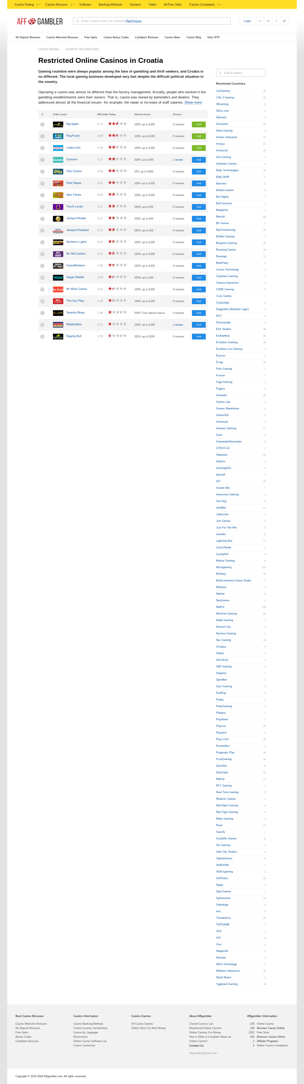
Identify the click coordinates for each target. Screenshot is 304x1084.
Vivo (218, 944)
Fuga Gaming (224, 382)
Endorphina (223, 335)
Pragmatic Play (225, 752)
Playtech (221, 732)
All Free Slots (173, 4)
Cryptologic (223, 302)
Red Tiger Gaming (227, 812)
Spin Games (223, 891)
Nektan (220, 593)
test (218, 911)
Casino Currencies (84, 1045)
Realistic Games (226, 798)
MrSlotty (221, 573)
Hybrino (220, 461)
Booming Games (226, 249)
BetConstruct (224, 203)
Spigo (219, 884)
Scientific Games (226, 838)
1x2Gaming (223, 90)
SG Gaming (223, 845)
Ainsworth (222, 123)
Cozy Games (224, 296)
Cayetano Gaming (227, 276)
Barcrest (221, 183)
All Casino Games (142, 1023)
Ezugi (219, 362)
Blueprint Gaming (226, 243)
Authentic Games (226, 163)
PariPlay (221, 692)
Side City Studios (226, 851)
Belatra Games (225, 190)
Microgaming (223, 567)
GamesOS (222, 415)
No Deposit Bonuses (28, 37)
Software (85, 4)
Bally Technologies (227, 170)
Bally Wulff (222, 176)
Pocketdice (223, 745)
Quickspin (222, 772)
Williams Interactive (228, 970)
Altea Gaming (224, 130)
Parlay (220, 699)
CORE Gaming (225, 289)
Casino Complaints (202, 4)
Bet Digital (222, 196)
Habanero (221, 454)
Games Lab (223, 401)
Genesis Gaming (226, 428)
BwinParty (222, 262)
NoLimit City (223, 626)
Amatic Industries (226, 137)
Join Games (223, 520)
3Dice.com (222, 110)
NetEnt (220, 606)
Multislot (221, 587)
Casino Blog (194, 37)
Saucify (220, 831)
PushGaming (224, 759)
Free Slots (263, 1032)
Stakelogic (222, 904)
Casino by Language (85, 1032)
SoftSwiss (222, 878)
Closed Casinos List (201, 1023)
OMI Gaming (223, 666)
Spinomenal (223, 898)
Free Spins (90, 37)
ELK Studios (223, 329)
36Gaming (222, 104)
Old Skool (222, 659)
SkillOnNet (222, 864)
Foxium (220, 375)
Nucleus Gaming (226, 633)
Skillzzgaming (224, 871)
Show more (193, 102)
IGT (218, 481)
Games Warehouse (227, 408)
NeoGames (223, 600)
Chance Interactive (227, 282)
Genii (219, 434)
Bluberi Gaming (225, 236)
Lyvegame (222, 554)
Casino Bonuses (56, 4)
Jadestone (222, 514)
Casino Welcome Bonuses (62, 37)
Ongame (221, 673)
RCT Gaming (224, 785)
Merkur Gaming (225, 560)
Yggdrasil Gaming (226, 984)
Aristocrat (222, 150)
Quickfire (221, 765)
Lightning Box (224, 540)
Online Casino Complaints (272, 1045)
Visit (198, 124)
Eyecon (220, 355)
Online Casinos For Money (205, 1032)
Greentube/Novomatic (229, 441)
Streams (135, 4)
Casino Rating (24, 4)
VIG (218, 937)
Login (247, 21)
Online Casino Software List (90, 1041)
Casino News (172, 37)
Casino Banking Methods (88, 1023)
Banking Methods (110, 4)
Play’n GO (222, 739)
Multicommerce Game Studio (233, 580)
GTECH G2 (223, 448)
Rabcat (220, 778)
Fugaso (220, 388)
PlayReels (222, 719)
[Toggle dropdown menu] (39, 4)
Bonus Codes (24, 1036)
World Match (223, 977)
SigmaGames (224, 858)
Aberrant (221, 117)
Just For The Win (226, 527)
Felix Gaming (224, 368)
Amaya (220, 143)
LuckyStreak (223, 547)
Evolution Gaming (226, 342)
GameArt (221, 395)
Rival (219, 825)
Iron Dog (221, 501)
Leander (221, 534)
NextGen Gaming (226, 613)
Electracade (223, 322)
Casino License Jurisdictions (90, 1028)
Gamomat (222, 421)
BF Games (222, 223)
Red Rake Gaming (227, 805)
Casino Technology (227, 269)
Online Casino (265, 1023)
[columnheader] (44, 114)
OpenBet (221, 679)
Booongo (221, 256)
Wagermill (222, 951)
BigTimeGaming (225, 229)
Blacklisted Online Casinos (205, 1028)
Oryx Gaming (224, 686)
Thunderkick (223, 917)
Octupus (221, 646)
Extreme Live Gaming (229, 348)
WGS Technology (226, 964)
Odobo (220, 653)
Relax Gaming (224, 818)
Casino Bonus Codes (116, 37)
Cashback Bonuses (146, 37)
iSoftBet (221, 507)
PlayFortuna (133, 21)
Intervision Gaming (227, 494)
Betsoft (220, 216)
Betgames (222, 210)
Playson (221, 726)
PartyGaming (224, 706)
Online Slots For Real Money (148, 1028)
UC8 (218, 931)
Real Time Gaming (227, 792)
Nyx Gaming (223, 640)
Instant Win (223, 487)
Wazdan (221, 957)
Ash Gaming (223, 157)
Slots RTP (213, 37)
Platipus (221, 712)
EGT (219, 315)
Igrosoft (220, 474)
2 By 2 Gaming (225, 97)
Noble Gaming (224, 620)
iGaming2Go (223, 468)
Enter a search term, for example (111, 21)
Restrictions (80, 1036)
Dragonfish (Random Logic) (232, 309)
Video (152, 4)
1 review (178, 159)
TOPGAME (223, 924)
